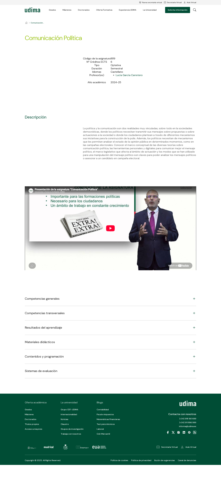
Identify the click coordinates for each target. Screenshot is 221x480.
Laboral (100, 429)
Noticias (64, 419)
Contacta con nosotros (182, 414)
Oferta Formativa (104, 10)
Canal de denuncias (187, 460)
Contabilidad (103, 409)
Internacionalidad (69, 414)
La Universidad (150, 10)
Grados (52, 10)
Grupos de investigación (72, 429)
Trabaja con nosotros (71, 434)
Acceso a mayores (33, 429)
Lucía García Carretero (129, 75)
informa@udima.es (187, 426)
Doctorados (84, 10)
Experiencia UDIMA (127, 10)
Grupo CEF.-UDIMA (69, 409)
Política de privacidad (141, 460)
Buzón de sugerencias (164, 460)
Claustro (65, 424)
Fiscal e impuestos (105, 414)
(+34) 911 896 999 (187, 422)
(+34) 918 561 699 (187, 418)
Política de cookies (119, 460)
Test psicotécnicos (106, 424)
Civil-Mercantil (103, 434)
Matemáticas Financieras (108, 419)
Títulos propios (32, 424)
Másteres (67, 10)
